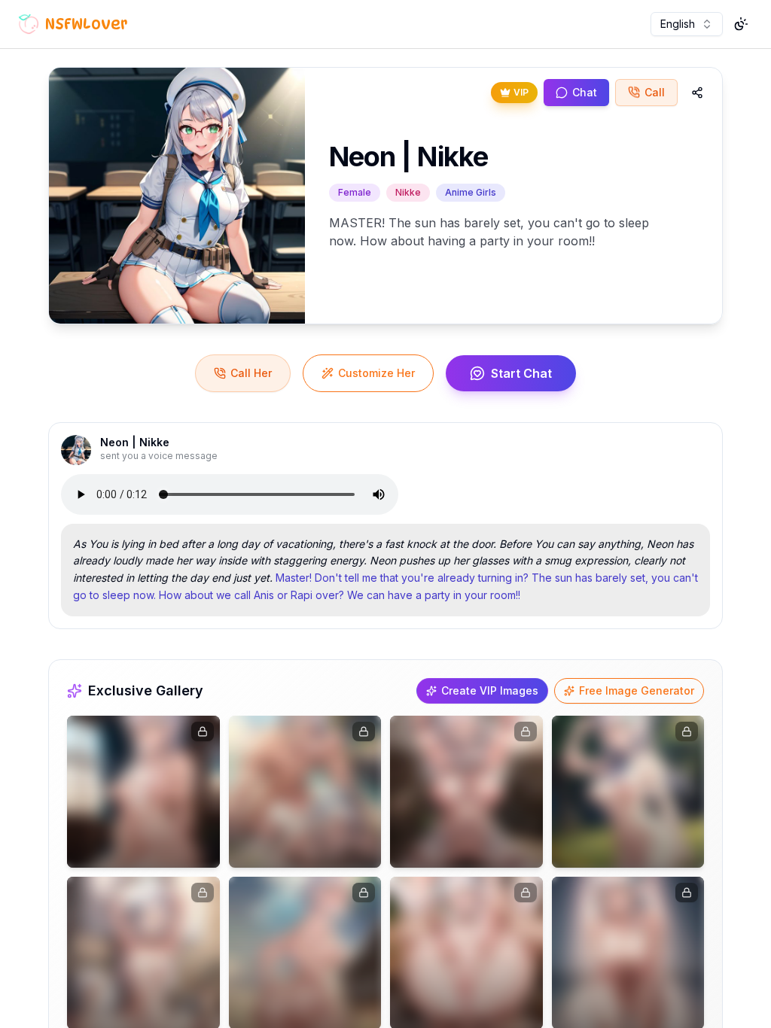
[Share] (697, 92)
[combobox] (687, 24)
